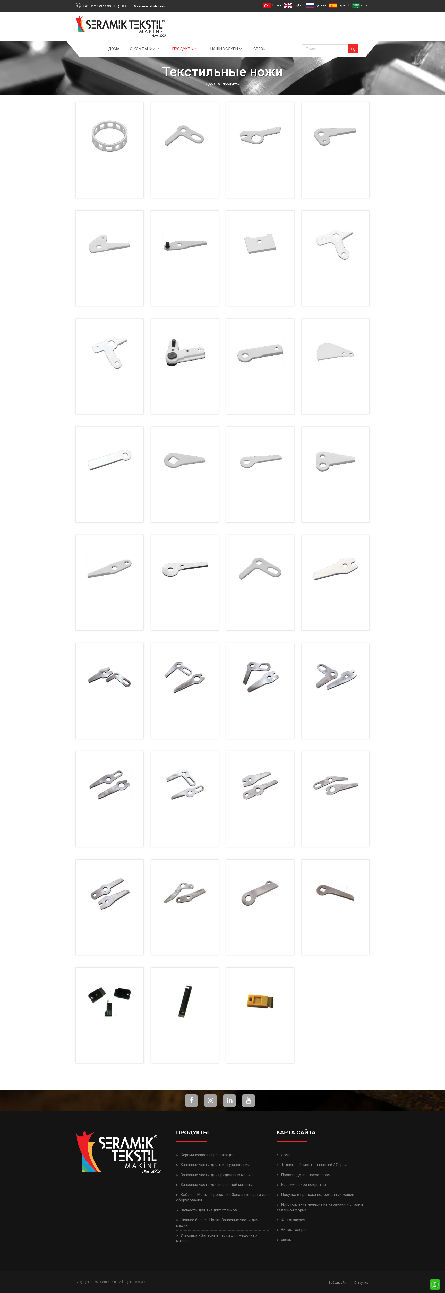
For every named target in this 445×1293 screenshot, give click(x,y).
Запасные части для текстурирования (215, 1164)
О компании (142, 49)
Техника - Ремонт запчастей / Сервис (315, 1164)
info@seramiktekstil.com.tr (148, 6)
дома (113, 49)
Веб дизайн (337, 1283)
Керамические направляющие (207, 1155)
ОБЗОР (109, 142)
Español (343, 5)
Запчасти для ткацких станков (209, 1210)
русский (320, 5)
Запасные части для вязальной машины (217, 1184)
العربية (364, 5)
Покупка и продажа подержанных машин (317, 1194)
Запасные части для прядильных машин (217, 1174)
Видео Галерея (294, 1229)
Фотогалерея (293, 1220)
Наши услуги (224, 49)
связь (259, 49)
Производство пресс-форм (305, 1174)
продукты (183, 49)
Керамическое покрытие (303, 1184)
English (297, 5)
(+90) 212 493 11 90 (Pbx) (100, 6)
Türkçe (276, 5)
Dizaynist (361, 1283)
